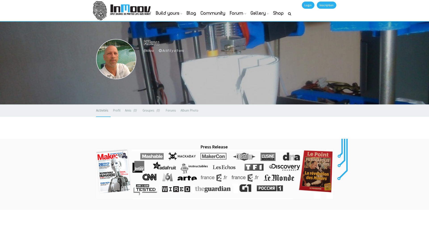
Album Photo (189, 110)
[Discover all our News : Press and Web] (214, 174)
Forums (171, 110)
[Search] (289, 15)
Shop (278, 13)
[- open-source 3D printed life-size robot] (131, 8)
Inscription (327, 5)
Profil (116, 110)
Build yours (167, 13)
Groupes (151, 110)
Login (308, 5)
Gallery (258, 13)
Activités (102, 110)
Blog (191, 13)
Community (213, 13)
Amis (130, 110)
